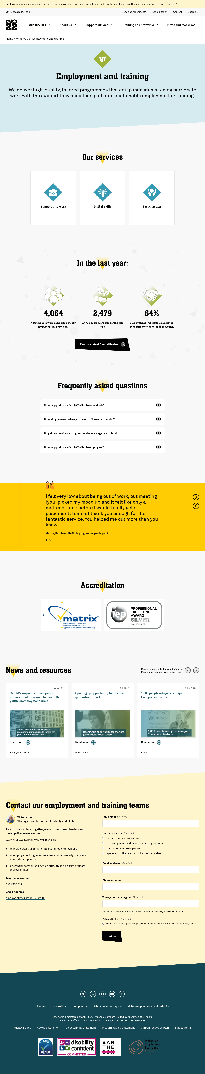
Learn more (157, 3)
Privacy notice (22, 1027)
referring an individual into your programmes (135, 843)
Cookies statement (48, 1027)
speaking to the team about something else (134, 853)
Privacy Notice (189, 923)
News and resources (181, 25)
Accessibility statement (81, 1027)
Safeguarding (183, 1027)
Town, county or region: (122, 897)
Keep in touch (159, 11)
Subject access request (107, 1006)
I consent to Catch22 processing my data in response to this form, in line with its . (151, 923)
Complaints (80, 1006)
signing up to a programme (123, 837)
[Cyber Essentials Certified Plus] (45, 1047)
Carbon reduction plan (155, 1027)
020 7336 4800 (137, 1020)
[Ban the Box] (110, 1047)
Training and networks (138, 25)
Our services (37, 25)
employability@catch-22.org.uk (25, 897)
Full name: (114, 816)
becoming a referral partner (124, 848)
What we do (22, 38)
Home (9, 38)
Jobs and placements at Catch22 (148, 1006)
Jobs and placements (134, 11)
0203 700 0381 (15, 884)
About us (66, 25)
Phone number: (112, 880)
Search (192, 11)
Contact (177, 11)
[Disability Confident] (76, 1047)
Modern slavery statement (118, 1027)
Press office (59, 1006)
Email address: (117, 863)
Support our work (97, 25)
